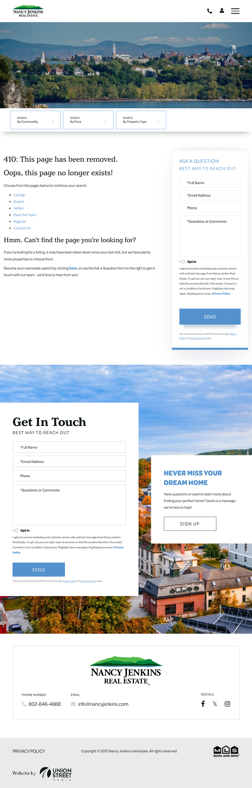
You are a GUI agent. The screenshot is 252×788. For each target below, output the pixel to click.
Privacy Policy (221, 294)
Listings (19, 194)
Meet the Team (25, 214)
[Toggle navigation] (235, 11)
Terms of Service (197, 338)
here (73, 268)
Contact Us (22, 227)
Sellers (19, 207)
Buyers (19, 201)
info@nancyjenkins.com (103, 704)
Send (210, 316)
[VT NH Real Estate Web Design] (42, 774)
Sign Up (190, 524)
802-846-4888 (210, 11)
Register (20, 221)
